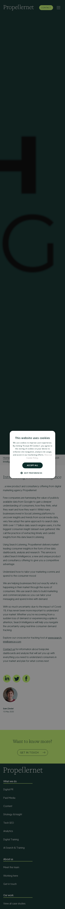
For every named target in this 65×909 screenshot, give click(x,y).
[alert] (32, 454)
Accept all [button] (32, 465)
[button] (32, 472)
